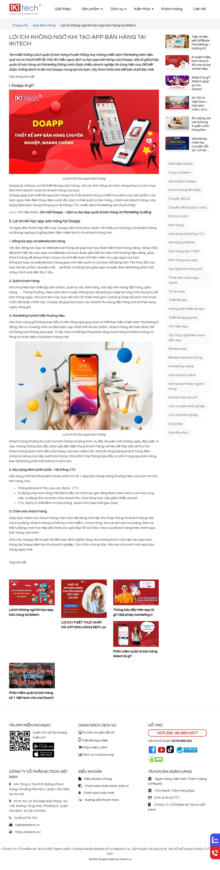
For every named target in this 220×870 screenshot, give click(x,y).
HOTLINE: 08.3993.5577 (177, 733)
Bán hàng (176, 225)
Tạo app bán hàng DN (185, 269)
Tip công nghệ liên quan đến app (186, 337)
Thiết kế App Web (94, 740)
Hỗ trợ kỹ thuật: (170, 741)
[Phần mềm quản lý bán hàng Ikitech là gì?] (136, 634)
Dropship (175, 423)
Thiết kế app (177, 300)
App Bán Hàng (44, 25)
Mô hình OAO (178, 216)
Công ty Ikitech (179, 172)
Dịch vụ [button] (116, 9)
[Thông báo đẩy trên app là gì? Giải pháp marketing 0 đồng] (136, 592)
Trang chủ (20, 25)
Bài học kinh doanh (183, 397)
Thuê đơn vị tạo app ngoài (183, 280)
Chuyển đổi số (179, 198)
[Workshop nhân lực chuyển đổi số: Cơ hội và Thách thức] (177, 144)
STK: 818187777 (166, 797)
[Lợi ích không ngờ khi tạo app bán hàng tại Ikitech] (32, 592)
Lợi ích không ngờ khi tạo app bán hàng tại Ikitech (31, 612)
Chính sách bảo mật (98, 792)
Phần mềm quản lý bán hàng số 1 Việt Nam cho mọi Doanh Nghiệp (31, 695)
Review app (177, 348)
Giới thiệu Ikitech (180, 163)
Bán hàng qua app (183, 260)
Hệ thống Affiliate (181, 242)
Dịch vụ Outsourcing (98, 754)
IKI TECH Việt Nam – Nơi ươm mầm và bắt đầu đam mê (201, 103)
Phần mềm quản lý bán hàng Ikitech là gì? (135, 654)
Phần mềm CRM (94, 747)
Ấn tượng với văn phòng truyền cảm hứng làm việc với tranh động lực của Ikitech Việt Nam (201, 124)
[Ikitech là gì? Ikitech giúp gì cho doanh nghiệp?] (177, 83)
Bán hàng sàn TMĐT (184, 251)
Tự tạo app (176, 291)
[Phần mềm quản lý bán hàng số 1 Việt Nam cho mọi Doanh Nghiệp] (32, 675)
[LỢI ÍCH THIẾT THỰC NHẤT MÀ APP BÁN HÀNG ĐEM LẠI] (84, 598)
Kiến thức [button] (142, 9)
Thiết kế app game (182, 317)
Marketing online (181, 366)
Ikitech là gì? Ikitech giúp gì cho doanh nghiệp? (201, 83)
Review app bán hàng (185, 357)
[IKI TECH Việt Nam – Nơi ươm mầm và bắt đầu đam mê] (177, 103)
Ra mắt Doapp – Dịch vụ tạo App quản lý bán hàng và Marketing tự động (95, 212)
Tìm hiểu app (178, 326)
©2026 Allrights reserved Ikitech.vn (110, 859)
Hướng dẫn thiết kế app (186, 308)
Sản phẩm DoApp (182, 181)
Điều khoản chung (98, 779)
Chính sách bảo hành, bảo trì (106, 786)
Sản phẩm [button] (91, 9)
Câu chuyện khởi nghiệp (186, 406)
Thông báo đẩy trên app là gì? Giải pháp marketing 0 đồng (133, 612)
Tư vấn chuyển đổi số (98, 732)
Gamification (178, 432)
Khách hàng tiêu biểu (184, 190)
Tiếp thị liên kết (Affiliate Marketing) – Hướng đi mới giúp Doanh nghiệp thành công (201, 42)
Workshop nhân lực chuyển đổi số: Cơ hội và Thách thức (201, 144)
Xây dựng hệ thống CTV (186, 234)
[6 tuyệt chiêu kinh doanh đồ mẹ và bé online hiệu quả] (177, 62)
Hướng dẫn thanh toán (101, 800)
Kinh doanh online (182, 375)
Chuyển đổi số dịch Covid (187, 207)
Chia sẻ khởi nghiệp (183, 415)
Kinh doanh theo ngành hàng (186, 386)
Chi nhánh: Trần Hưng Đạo (174, 790)
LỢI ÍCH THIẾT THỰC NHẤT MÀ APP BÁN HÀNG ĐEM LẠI (83, 625)
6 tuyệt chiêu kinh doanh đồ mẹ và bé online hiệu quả (201, 63)
